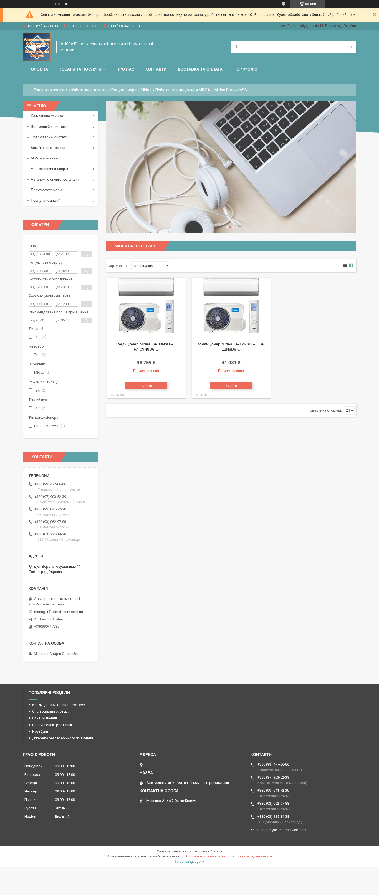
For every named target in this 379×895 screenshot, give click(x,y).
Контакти (155, 69)
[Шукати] (350, 47)
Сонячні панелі (44, 718)
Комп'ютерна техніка (48, 148)
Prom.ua (216, 851)
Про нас (125, 69)
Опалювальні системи (49, 137)
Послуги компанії (45, 200)
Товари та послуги (80, 69)
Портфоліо (245, 69)
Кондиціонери (123, 90)
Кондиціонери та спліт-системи (58, 705)
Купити (146, 385)
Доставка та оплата (200, 69)
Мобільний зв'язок (46, 158)
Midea (146, 90)
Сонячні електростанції (52, 725)
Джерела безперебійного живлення (62, 738)
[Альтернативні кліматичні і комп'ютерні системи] (37, 47)
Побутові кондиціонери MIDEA (182, 90)
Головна (38, 69)
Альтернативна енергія (50, 169)
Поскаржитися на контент (206, 856)
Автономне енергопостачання (55, 179)
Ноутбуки (40, 731)
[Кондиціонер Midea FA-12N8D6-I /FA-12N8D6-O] (231, 305)
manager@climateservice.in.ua (58, 612)
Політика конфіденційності (250, 856)
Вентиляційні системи (49, 126)
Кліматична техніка (89, 90)
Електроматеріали (46, 190)
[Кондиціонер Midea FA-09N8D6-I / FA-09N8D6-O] (146, 305)
